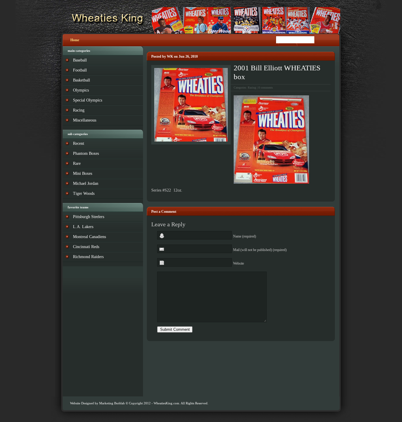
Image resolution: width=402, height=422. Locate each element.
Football (80, 70)
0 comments (265, 87)
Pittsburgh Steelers (88, 217)
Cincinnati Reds (86, 247)
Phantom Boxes (86, 153)
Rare (77, 163)
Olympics (81, 90)
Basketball (81, 80)
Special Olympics (87, 100)
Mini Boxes (82, 173)
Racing (252, 87)
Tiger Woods (83, 193)
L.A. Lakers (83, 227)
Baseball (80, 60)
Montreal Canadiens (89, 237)
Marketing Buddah (112, 403)
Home (74, 40)
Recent (78, 143)
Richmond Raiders (88, 257)
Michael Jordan (85, 183)
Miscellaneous (84, 120)
